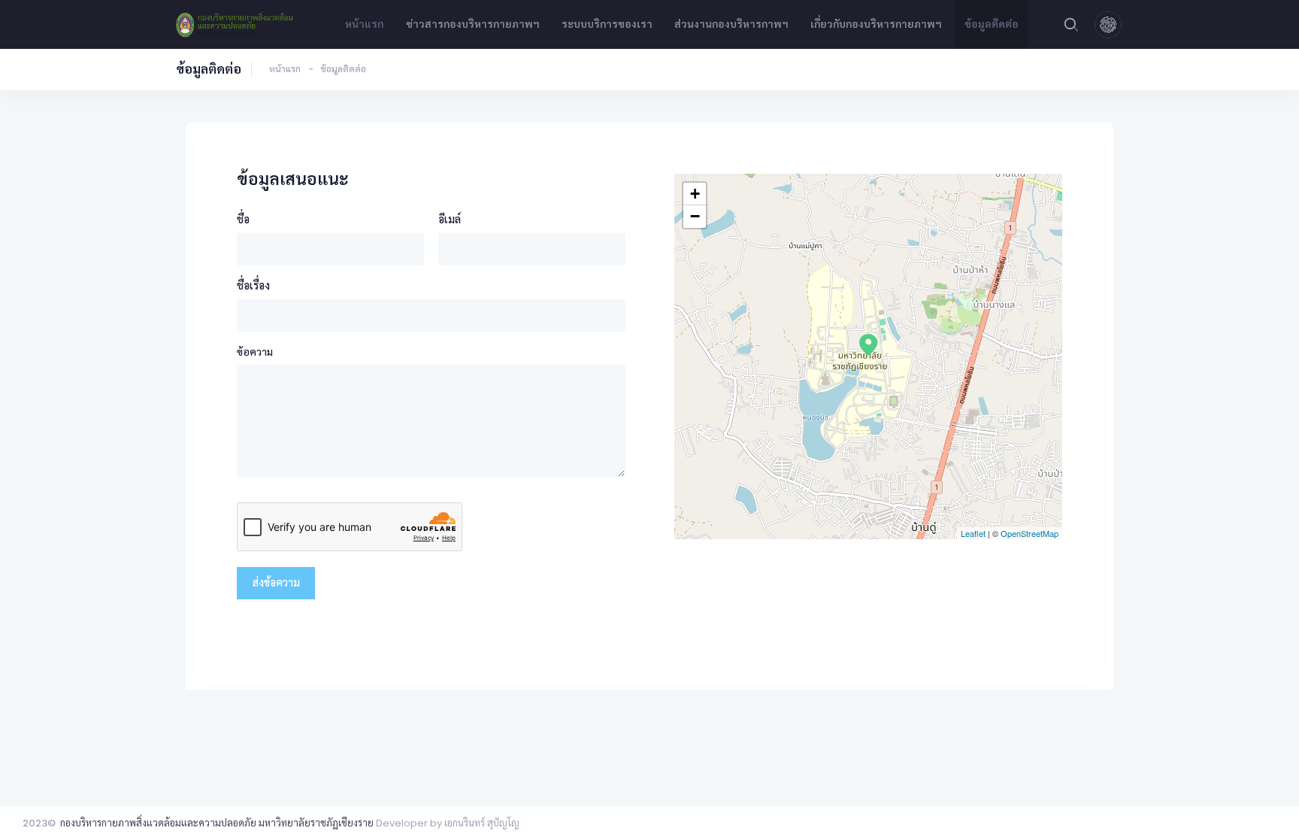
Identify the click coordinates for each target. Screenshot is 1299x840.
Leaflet (973, 533)
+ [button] (695, 193)
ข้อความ (255, 351)
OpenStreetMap (1029, 533)
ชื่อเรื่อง (253, 285)
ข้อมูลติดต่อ (991, 24)
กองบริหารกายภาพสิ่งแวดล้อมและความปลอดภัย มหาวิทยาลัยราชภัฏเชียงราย (217, 823)
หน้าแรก (364, 24)
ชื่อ (243, 219)
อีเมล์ (449, 219)
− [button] (695, 216)
